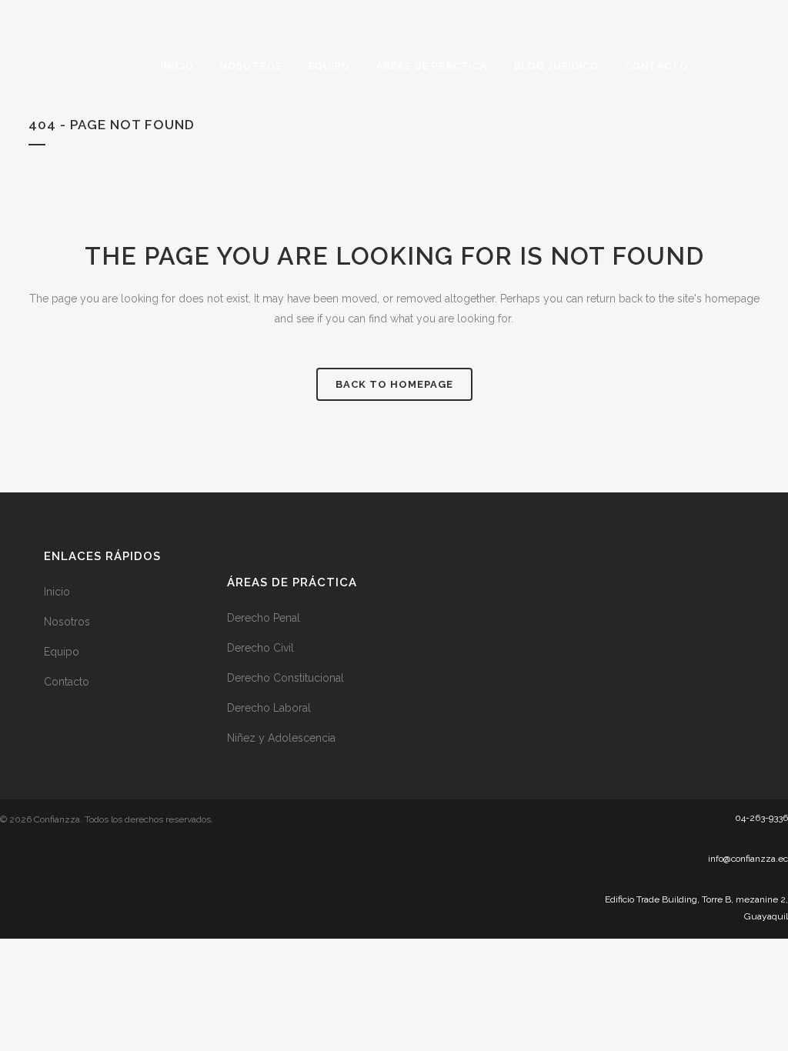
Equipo (61, 652)
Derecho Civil (260, 648)
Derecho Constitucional (285, 678)
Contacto (66, 682)
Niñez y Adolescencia (281, 738)
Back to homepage (394, 384)
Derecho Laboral (269, 708)
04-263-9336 (761, 817)
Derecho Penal (263, 618)
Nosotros (67, 622)
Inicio (57, 592)
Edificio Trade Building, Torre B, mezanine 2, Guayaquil (696, 908)
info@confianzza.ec (748, 858)
